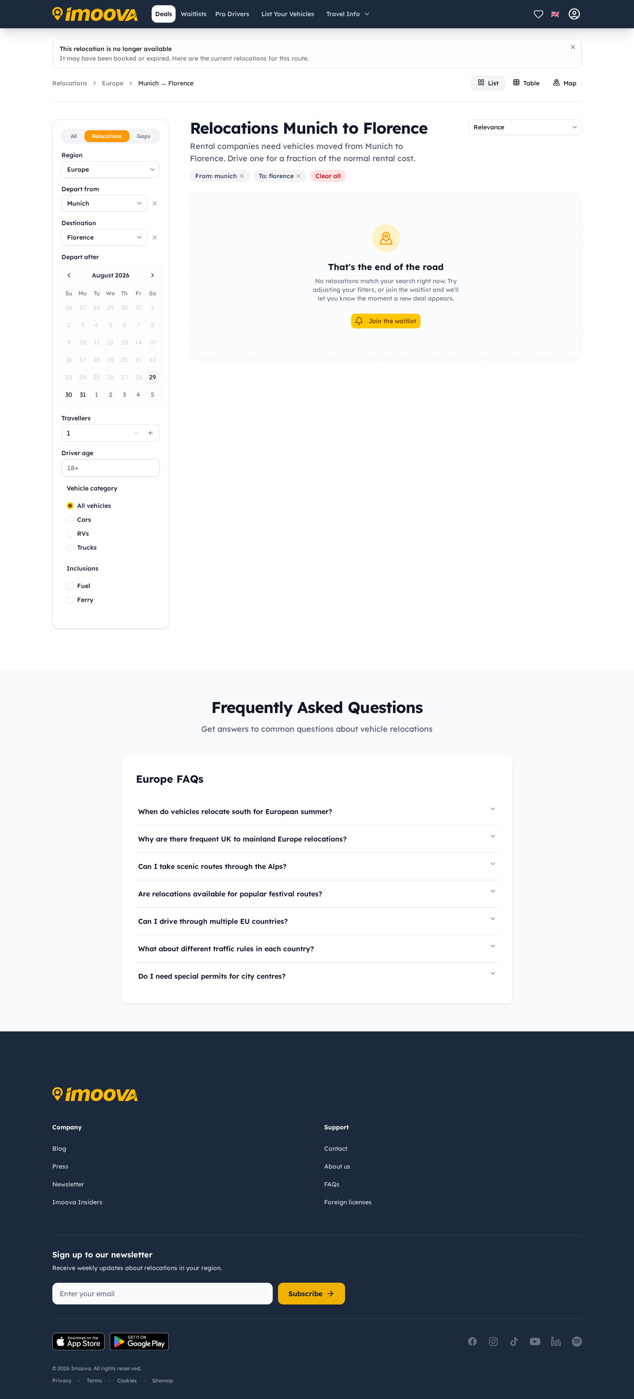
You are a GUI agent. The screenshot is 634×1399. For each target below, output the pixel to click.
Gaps (143, 136)
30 (68, 395)
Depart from (80, 189)
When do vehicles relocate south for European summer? (235, 811)
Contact (335, 1148)
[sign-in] (574, 14)
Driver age (77, 453)
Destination (78, 223)
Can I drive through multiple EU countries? (213, 921)
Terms (94, 1380)
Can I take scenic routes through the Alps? (212, 866)
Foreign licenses (348, 1202)
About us (337, 1166)
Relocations (69, 83)
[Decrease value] (136, 433)
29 (152, 377)
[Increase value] (150, 433)
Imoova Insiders (77, 1202)
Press (60, 1166)
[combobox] (110, 169)
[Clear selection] (154, 203)
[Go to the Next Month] (152, 275)
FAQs (331, 1184)
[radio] (70, 505)
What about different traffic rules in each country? (226, 948)
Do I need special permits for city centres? (211, 976)
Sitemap (162, 1380)
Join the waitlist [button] (392, 321)
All (74, 136)
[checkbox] (70, 585)
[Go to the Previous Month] (69, 275)
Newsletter (68, 1184)
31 (83, 395)
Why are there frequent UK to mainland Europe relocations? (242, 839)
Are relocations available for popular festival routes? (230, 893)
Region (72, 155)
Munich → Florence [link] (165, 83)
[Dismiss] (573, 47)
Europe (112, 83)
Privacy (61, 1380)
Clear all (328, 176)
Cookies (127, 1380)
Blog (59, 1148)
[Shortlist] (538, 14)
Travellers (76, 418)
